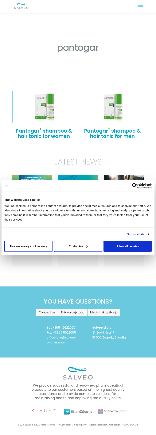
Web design (114, 425)
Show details (135, 234)
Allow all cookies (127, 246)
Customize (76, 246)
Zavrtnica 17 (105, 332)
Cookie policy (80, 425)
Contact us (47, 312)
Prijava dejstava (72, 312)
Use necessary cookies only (28, 246)
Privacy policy (64, 425)
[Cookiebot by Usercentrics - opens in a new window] (135, 186)
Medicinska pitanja (104, 312)
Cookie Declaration (98, 425)
